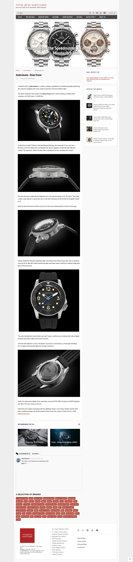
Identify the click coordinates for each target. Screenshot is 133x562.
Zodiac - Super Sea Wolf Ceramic (31, 442)
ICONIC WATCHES (67, 17)
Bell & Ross (71, 498)
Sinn (31, 516)
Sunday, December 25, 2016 (36, 458)
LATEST (20, 17)
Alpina (31, 498)
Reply (23, 463)
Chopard (55, 501)
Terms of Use (81, 541)
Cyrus (61, 501)
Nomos (75, 510)
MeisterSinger (55, 510)
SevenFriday (25, 516)
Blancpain (19, 501)
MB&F (36, 510)
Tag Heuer (38, 516)
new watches (27, 70)
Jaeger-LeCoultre (68, 507)
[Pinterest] (97, 13)
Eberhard (19, 504)
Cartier (49, 501)
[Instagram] (90, 13)
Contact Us (81, 547)
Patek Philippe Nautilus (58, 547)
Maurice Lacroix (44, 510)
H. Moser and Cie (32, 507)
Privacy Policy (82, 544)
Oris (23, 513)
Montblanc (68, 510)
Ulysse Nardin (52, 516)
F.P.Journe (27, 504)
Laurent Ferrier (21, 510)
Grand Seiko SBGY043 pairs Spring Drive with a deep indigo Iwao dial (103, 118)
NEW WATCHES (30, 17)
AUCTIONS (55, 17)
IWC (60, 507)
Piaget (58, 513)
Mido (62, 510)
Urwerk (60, 516)
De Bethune (68, 501)
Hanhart (49, 507)
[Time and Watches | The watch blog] (31, 7)
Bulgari (44, 501)
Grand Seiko (74, 504)
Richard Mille (70, 513)
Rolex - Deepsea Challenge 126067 (64, 442)
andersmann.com (24, 414)
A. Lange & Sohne (22, 498)
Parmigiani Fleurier (38, 513)
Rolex (77, 513)
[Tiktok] (101, 13)
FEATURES (79, 17)
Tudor (44, 516)
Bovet (25, 501)
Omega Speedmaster (58, 543)
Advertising (81, 538)
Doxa (75, 501)
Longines (30, 510)
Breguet (31, 501)
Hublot (55, 507)
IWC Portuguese (56, 538)
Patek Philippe (50, 513)
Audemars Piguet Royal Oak (60, 534)
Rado (63, 513)
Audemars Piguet (48, 498)
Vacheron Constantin (69, 516)
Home (18, 70)
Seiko (18, 516)
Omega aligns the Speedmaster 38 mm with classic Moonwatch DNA (66, 50)
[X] (93, 13)
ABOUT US (102, 17)
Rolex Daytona (56, 550)
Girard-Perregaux (51, 504)
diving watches (39, 70)
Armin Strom (38, 498)
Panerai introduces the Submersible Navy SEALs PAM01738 (101, 129)
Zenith (18, 519)
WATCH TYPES (90, 17)
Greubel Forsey (21, 507)
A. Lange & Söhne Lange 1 (59, 532)
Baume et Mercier (60, 498)
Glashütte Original (63, 504)
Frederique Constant (37, 504)
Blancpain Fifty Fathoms (59, 536)
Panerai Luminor (56, 545)
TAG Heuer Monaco (57, 552)
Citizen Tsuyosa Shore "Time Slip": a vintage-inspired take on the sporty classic (104, 140)
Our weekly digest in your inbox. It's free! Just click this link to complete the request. (100, 79)
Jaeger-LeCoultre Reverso (59, 541)
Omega (18, 513)
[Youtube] (104, 13)
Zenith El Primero (57, 554)
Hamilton (42, 507)
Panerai (28, 513)
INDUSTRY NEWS (43, 17)
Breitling (37, 501)
